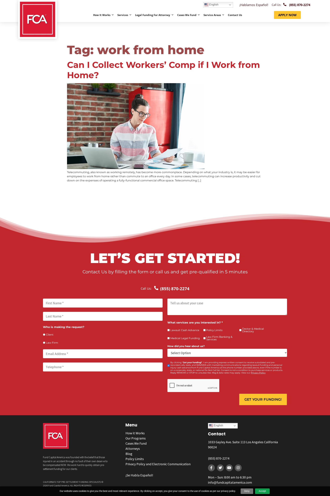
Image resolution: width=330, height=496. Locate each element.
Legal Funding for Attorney (152, 15)
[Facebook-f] (211, 467)
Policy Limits (214, 330)
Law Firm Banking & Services (219, 338)
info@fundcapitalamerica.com (230, 482)
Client (49, 334)
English (213, 4)
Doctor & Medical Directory (253, 330)
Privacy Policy (258, 372)
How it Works (101, 15)
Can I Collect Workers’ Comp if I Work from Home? (163, 70)
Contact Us (235, 15)
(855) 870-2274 (218, 458)
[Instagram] (238, 467)
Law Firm (52, 342)
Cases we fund (186, 15)
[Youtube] (229, 467)
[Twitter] (220, 467)
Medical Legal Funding (185, 338)
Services (122, 15)
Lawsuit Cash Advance (184, 330)
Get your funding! (263, 399)
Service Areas (212, 15)
